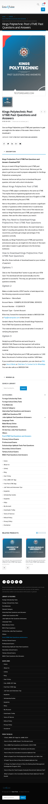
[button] (37, 532)
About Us (6, 464)
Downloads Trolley (9, 510)
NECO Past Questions (10, 427)
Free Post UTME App (10, 483)
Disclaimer (7, 525)
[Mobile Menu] (43, 9)
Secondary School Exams (11, 449)
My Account (7, 506)
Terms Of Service (9, 514)
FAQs (5, 502)
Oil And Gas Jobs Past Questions (14, 430)
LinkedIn (12, 144)
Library (6, 468)
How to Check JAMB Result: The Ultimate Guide (18, 744)
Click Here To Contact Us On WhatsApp (31, 364)
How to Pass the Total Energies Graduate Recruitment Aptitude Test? (24, 773)
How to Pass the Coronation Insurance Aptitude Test (19, 756)
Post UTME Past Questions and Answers (23, 137)
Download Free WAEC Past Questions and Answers (19, 752)
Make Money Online (9, 424)
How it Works (11, 364)
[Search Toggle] (38, 4)
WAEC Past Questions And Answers (15, 455)
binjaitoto (7, 491)
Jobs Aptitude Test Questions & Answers (17, 417)
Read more (4, 568)
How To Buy (7, 476)
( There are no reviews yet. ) (20, 121)
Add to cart (28, 571)
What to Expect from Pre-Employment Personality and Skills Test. (23, 759)
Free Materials (7, 405)
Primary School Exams (10, 439)
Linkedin (20, 585)
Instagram (16, 585)
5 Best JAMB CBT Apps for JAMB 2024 (16, 740)
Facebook (4, 144)
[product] (12, 548)
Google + (16, 144)
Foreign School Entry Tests (12, 402)
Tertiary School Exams (10, 452)
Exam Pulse (15, 795)
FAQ (43, 361)
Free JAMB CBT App (10, 480)
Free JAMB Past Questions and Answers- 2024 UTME (20, 748)
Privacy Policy (8, 521)
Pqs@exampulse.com (12, 318)
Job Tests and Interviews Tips (13, 487)
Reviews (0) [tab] (10, 377)
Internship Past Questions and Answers (16, 411)
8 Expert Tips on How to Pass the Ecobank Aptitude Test (20, 763)
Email (20, 144)
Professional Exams (9, 442)
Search (23, 388)
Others (4, 433)
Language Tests (8, 420)
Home (5, 461)
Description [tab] (11, 152)
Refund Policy (8, 517)
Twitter (8, 144)
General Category (8, 408)
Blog (5, 472)
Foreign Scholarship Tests (12, 398)
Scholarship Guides (10, 495)
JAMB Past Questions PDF (11, 414)
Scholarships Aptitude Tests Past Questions (18, 445)
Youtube (12, 585)
